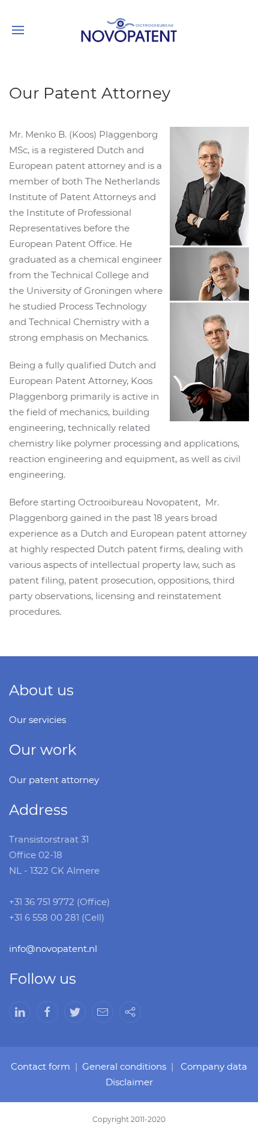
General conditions (124, 1066)
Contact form (40, 1066)
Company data (214, 1066)
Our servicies (37, 719)
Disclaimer (129, 1082)
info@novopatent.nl (53, 948)
